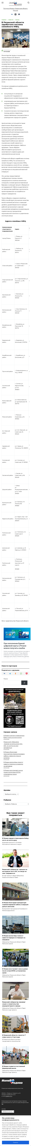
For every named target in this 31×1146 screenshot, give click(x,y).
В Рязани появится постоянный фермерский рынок (13, 1067)
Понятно (15, 1142)
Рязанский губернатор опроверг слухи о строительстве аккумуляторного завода (14, 1004)
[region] (15, 1130)
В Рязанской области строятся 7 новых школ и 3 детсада (14, 1036)
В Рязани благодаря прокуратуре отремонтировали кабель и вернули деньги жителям (15, 904)
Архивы (4, 1109)
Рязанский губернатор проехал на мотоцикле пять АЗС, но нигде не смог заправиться (14, 871)
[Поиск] (24, 683)
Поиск (6, 679)
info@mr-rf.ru (8, 1096)
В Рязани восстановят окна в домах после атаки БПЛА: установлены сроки (13, 772)
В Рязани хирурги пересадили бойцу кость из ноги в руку (15, 839)
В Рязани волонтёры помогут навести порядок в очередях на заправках (13, 764)
